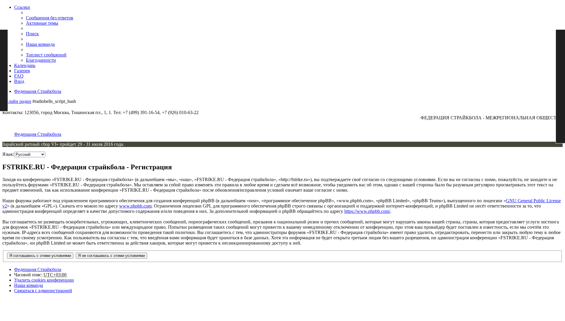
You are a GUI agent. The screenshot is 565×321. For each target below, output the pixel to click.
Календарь (24, 65)
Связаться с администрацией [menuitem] (43, 290)
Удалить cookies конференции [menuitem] (44, 279)
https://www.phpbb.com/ (367, 211)
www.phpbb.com (135, 205)
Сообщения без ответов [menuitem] (49, 17)
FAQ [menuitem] (19, 75)
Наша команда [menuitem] (40, 44)
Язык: (8, 154)
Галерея (22, 70)
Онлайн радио (16, 101)
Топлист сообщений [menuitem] (46, 54)
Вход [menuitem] (19, 81)
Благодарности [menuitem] (41, 60)
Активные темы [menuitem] (42, 23)
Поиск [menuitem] (32, 33)
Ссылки (22, 7)
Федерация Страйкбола (37, 91)
